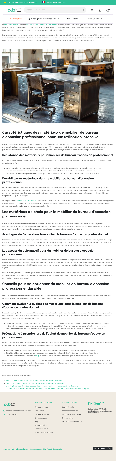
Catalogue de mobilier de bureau (45, 19)
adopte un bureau (94, 19)
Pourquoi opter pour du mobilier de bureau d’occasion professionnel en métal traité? (35, 383)
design (37, 356)
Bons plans (17, 19)
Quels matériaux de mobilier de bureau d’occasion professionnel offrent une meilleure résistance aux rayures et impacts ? (48, 389)
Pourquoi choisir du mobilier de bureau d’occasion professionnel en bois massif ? (34, 380)
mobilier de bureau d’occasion (27, 201)
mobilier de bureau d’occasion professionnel (41, 25)
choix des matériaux (11, 25)
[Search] (82, 10)
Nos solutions (72, 19)
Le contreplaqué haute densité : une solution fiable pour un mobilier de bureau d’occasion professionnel (42, 386)
